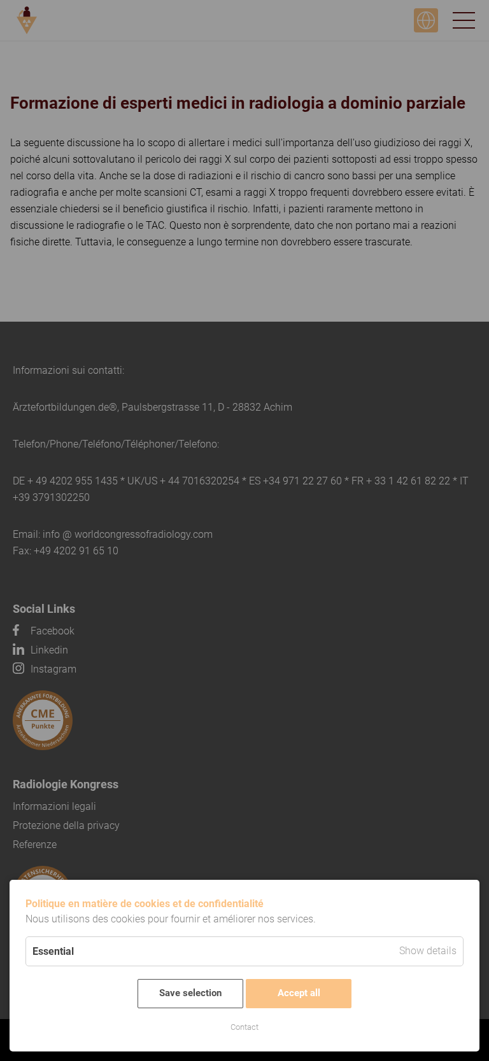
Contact (244, 1027)
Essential (53, 951)
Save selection (190, 993)
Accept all (299, 993)
